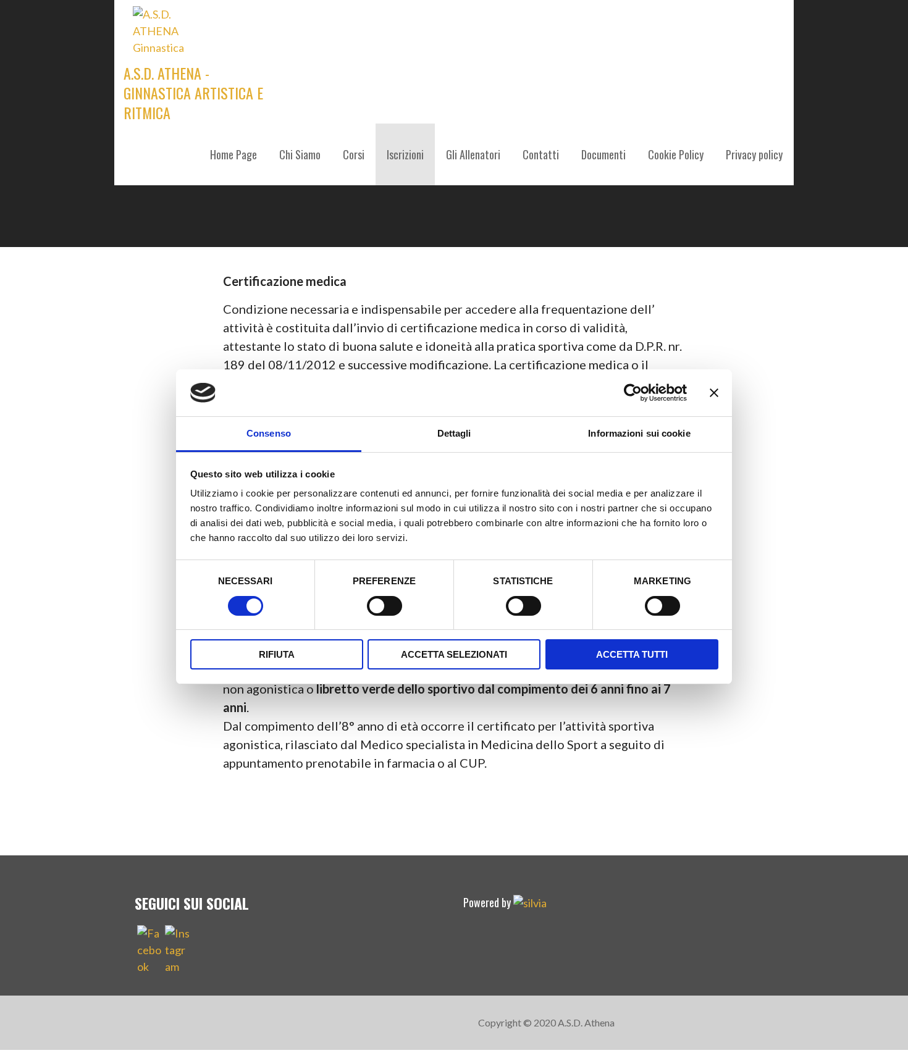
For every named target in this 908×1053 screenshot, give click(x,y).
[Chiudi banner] (714, 392)
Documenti (603, 154)
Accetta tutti (632, 654)
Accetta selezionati (454, 654)
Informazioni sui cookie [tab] (639, 433)
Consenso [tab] (268, 433)
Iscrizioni (405, 154)
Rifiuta (277, 654)
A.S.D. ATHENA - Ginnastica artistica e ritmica (193, 93)
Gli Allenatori (473, 154)
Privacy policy (754, 154)
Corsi (353, 154)
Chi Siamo (300, 154)
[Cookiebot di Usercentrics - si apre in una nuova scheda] (633, 393)
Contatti (541, 154)
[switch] (384, 606)
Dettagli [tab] (454, 433)
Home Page (233, 154)
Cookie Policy (676, 154)
